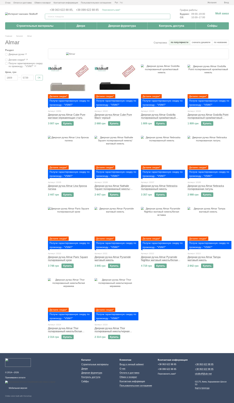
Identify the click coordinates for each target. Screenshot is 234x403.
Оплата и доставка (22, 3)
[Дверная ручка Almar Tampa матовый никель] (208, 227)
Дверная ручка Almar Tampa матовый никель (204, 259)
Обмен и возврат (42, 3)
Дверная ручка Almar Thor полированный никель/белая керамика (65, 331)
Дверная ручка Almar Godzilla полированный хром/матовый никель (158, 117)
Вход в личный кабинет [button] (132, 364)
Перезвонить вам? (111, 10)
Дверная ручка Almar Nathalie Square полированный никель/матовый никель (112, 188)
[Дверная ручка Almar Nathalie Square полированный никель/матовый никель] (115, 156)
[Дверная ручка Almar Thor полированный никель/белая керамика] (68, 298)
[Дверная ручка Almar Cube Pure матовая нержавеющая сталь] (68, 85)
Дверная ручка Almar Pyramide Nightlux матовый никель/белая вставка (159, 260)
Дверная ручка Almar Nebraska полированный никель (159, 187)
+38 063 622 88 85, (61, 10)
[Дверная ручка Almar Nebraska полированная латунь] (208, 156)
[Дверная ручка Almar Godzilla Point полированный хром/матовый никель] (208, 85)
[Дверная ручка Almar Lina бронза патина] (68, 156)
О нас (8, 3)
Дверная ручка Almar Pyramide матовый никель (113, 259)
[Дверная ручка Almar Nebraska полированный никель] (161, 156)
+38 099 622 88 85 (87, 10)
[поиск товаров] (167, 16)
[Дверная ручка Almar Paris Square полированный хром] (68, 227)
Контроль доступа (171, 25)
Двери (81, 25)
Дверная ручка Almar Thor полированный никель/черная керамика (112, 331)
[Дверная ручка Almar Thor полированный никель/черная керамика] (115, 298)
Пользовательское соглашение (96, 3)
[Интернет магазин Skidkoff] (18, 362)
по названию (220, 42)
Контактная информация (66, 3)
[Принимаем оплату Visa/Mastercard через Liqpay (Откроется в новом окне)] (30, 382)
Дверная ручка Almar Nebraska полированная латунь (206, 187)
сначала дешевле (201, 42)
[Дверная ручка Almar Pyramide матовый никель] (115, 227)
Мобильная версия (17, 388)
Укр (121, 3)
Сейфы (212, 25)
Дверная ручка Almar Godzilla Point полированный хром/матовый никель (208, 117)
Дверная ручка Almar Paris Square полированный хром (68, 259)
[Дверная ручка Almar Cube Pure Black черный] (115, 85)
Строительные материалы (35, 25)
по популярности (179, 42)
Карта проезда (202, 388)
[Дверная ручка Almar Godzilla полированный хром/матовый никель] (161, 85)
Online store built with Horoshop (18, 396)
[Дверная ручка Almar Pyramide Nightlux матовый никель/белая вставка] (161, 227)
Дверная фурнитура (122, 25)
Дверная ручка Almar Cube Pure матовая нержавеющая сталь (66, 116)
